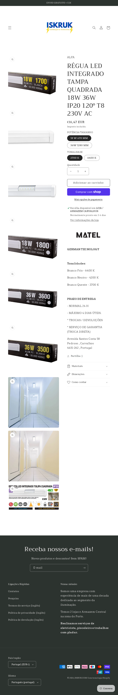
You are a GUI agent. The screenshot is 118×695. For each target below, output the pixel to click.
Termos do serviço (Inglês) (24, 605)
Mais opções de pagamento (88, 199)
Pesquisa (13, 598)
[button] (9, 27)
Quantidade (73, 165)
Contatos (13, 591)
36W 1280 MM (80, 145)
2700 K (75, 157)
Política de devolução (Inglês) (26, 620)
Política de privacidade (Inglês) (26, 612)
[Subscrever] (84, 567)
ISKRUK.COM (81, 678)
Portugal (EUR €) (21, 664)
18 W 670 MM (79, 138)
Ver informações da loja (84, 220)
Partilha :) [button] (77, 356)
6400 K (91, 157)
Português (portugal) (23, 682)
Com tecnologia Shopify (99, 678)
